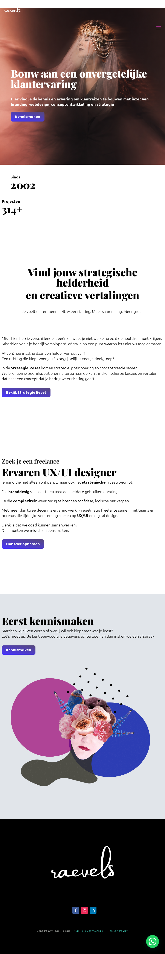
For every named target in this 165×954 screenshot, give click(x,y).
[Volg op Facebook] (75, 910)
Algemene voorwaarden (89, 930)
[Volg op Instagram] (84, 910)
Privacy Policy (118, 930)
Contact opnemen (23, 544)
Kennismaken (27, 116)
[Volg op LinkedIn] (93, 910)
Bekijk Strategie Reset (26, 392)
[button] (152, 941)
